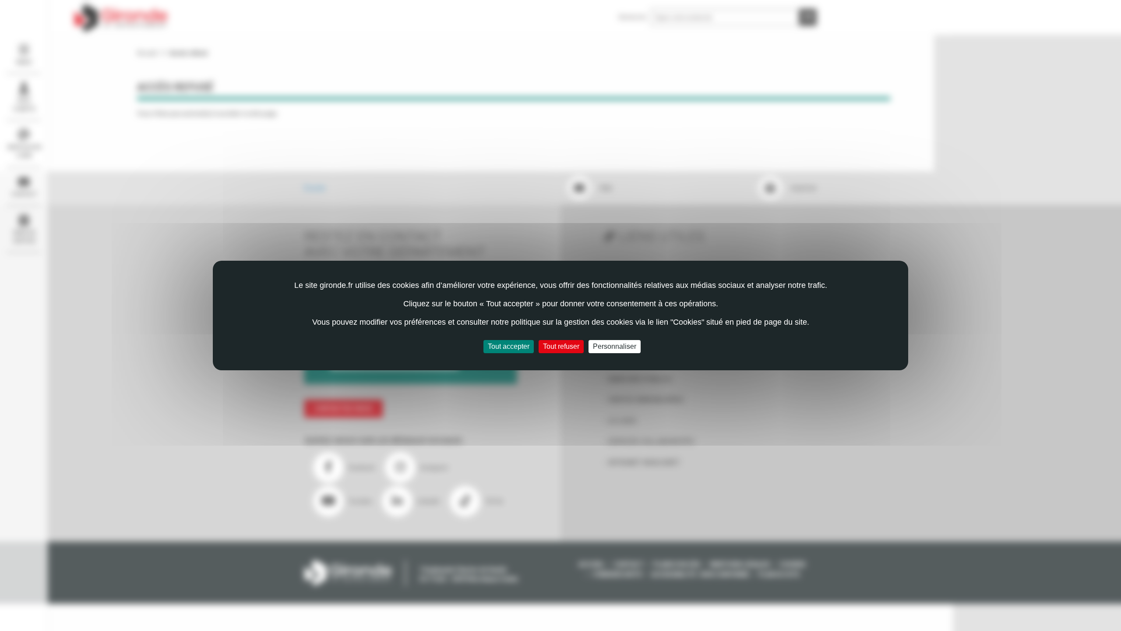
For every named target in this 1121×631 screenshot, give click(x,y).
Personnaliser (614, 346)
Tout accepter (508, 346)
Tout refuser (561, 346)
